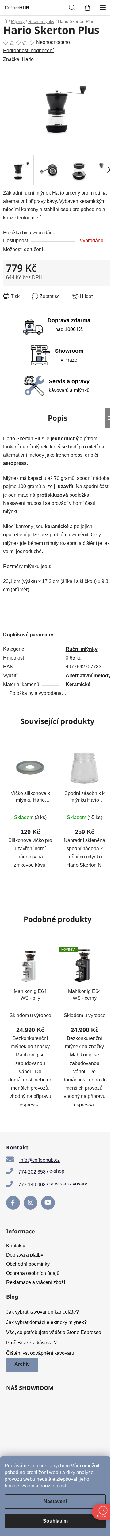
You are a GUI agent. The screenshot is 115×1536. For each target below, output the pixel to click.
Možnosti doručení (23, 249)
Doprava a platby (24, 1254)
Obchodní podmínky (28, 1264)
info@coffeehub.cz (39, 1160)
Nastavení (55, 1501)
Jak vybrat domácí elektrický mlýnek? (46, 1322)
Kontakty (15, 1245)
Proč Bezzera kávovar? (31, 1342)
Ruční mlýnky (82, 649)
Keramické (78, 684)
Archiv (22, 1364)
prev (6, 778)
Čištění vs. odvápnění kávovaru (40, 1353)
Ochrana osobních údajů (32, 1273)
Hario (28, 59)
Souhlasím (55, 1520)
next (108, 778)
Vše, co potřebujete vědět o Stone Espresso (53, 1332)
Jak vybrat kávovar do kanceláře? (42, 1312)
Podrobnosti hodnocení (28, 50)
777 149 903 (32, 1184)
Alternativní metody (88, 675)
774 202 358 (32, 1171)
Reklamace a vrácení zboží (35, 1282)
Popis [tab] (57, 418)
